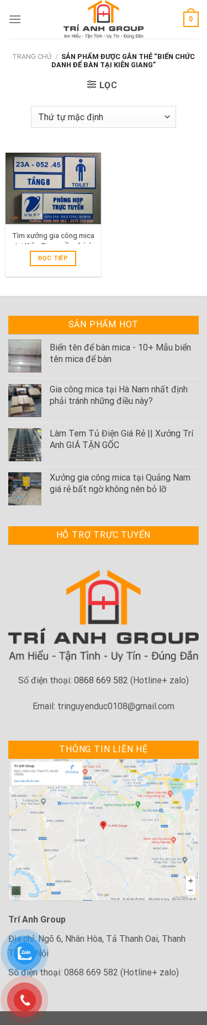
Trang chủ (31, 56)
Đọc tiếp (53, 258)
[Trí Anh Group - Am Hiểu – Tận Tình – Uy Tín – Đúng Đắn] (104, 19)
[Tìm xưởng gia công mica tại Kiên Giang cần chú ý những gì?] (53, 188)
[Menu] (15, 19)
